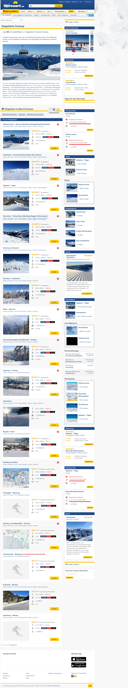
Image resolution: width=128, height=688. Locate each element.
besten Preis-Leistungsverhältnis (36, 95)
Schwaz (30, 126)
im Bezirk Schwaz (82, 67)
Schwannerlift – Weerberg (24, 554)
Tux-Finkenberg (42, 219)
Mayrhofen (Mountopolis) (75, 491)
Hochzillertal (70, 114)
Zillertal (34, 126)
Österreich (10, 126)
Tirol (16, 126)
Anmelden (69, 577)
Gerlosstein (7, 401)
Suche (22, 114)
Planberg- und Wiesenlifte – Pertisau (16, 523)
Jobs (80, 1)
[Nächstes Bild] (91, 42)
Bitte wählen (81, 11)
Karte (15, 32)
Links (27, 673)
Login (27, 678)
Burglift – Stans (8, 432)
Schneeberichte (45, 15)
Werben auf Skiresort (55, 673)
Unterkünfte (73, 15)
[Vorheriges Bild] (67, 42)
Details (54, 148)
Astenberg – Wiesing (10, 615)
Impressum (6, 675)
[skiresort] (14, 5)
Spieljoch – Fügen (9, 185)
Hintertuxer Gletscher (11, 248)
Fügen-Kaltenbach (42, 157)
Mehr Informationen (53, 686)
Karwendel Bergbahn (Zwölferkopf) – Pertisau (20, 340)
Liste (5, 32)
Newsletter (67, 1)
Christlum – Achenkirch (11, 279)
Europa (5, 126)
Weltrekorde (75, 1)
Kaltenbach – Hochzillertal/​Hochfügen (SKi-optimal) (19, 87)
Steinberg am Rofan (10, 462)
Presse (5, 678)
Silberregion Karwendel (23, 372)
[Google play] (78, 667)
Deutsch (88, 1)
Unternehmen (30, 675)
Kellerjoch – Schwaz (10, 370)
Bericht (90, 129)
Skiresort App (76, 654)
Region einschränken (36, 114)
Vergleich (36, 15)
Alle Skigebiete (6, 15)
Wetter (54, 15)
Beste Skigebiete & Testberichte (22, 15)
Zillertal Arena (71, 134)
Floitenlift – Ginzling (10, 585)
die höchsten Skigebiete (20, 93)
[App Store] (78, 661)
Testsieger (60, 1)
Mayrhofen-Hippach (43, 218)
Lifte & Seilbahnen (63, 15)
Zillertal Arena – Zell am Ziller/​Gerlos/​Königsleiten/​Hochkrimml (26, 124)
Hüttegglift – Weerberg (11, 493)
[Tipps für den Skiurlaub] (89, 15)
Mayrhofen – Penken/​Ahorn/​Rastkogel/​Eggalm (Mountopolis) (25, 216)
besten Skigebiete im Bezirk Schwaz (22, 83)
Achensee (35, 280)
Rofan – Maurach (9, 309)
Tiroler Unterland (22, 126)
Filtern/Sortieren (11, 114)
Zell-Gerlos (40, 126)
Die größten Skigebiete (25, 89)
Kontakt (5, 673)
